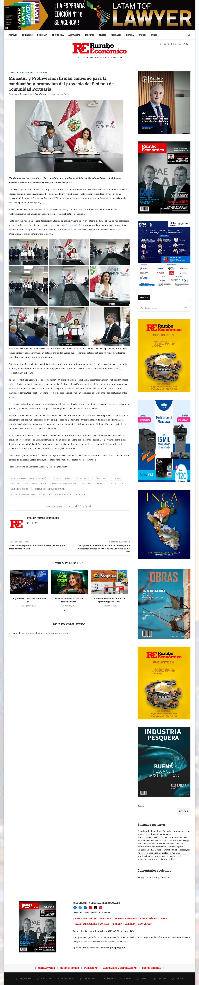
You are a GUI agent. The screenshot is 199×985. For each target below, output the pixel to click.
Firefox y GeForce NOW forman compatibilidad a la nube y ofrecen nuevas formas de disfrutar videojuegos (164, 839)
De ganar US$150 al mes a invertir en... (29, 600)
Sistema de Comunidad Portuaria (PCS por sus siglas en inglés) (41, 494)
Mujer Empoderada (86, 923)
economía (116, 478)
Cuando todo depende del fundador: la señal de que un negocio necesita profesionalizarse (164, 833)
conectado (35, 632)
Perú (124, 484)
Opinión (142, 35)
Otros (154, 35)
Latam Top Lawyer (86, 918)
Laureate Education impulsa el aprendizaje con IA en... (109, 600)
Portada (13, 35)
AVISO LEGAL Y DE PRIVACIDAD (120, 967)
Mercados (116, 35)
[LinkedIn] (85, 907)
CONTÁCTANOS (46, 967)
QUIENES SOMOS (69, 967)
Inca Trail (105, 918)
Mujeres (89, 35)
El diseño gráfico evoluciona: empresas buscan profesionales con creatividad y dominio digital (160, 845)
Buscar (141, 805)
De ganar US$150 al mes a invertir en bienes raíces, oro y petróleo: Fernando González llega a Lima (164, 851)
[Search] (188, 34)
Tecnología (58, 35)
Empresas (27, 35)
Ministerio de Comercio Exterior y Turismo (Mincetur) (50, 484)
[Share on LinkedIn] (83, 506)
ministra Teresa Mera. (92, 484)
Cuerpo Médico (148, 918)
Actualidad (74, 35)
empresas (15, 484)
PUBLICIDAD (91, 967)
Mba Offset (145, 923)
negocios (112, 484)
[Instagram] (100, 907)
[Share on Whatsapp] (86, 506)
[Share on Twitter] (79, 506)
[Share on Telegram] (90, 506)
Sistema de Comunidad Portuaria (49, 489)
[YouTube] (90, 907)
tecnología (81, 494)
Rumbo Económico (19, 489)
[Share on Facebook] (76, 506)
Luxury (117, 923)
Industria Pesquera (125, 918)
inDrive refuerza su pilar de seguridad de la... (69, 600)
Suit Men (105, 923)
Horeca (130, 35)
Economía (42, 35)
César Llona (100, 478)
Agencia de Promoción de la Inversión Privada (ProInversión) (40, 478)
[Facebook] (75, 907)
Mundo (102, 35)
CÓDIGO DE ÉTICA (151, 967)
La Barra (130, 923)
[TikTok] (95, 907)
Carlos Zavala (82, 478)
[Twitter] (80, 907)
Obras (163, 918)
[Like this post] (72, 506)
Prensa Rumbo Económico (33, 94)
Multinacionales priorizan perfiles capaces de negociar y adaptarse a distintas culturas (160, 858)
